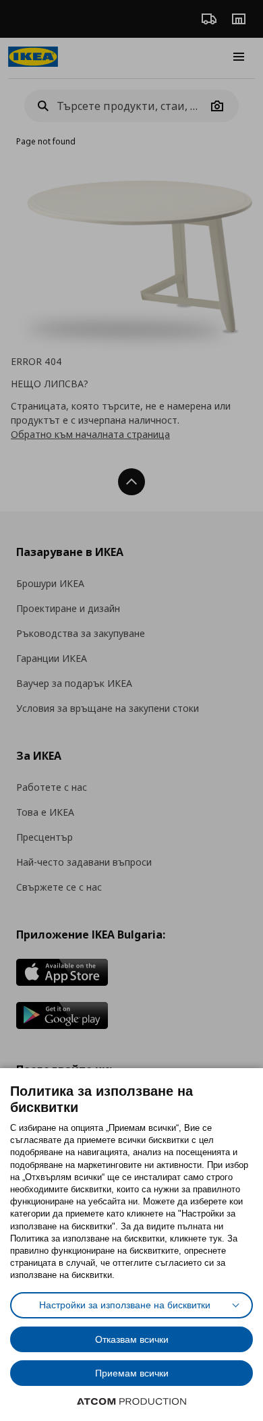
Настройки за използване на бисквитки (124, 1305)
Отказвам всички (132, 1339)
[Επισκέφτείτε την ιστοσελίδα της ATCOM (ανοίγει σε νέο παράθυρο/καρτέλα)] (131, 1401)
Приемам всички (132, 1373)
